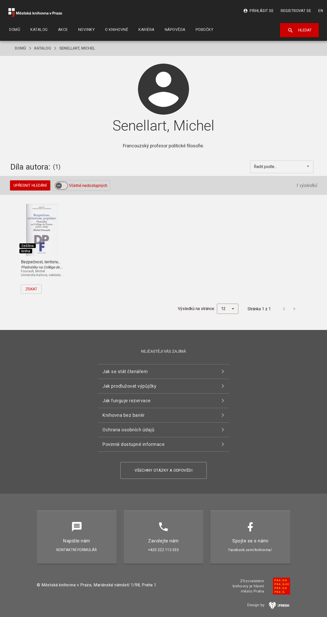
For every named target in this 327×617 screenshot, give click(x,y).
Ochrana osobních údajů (128, 429)
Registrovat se (296, 11)
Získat (31, 289)
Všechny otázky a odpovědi (164, 470)
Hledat (299, 30)
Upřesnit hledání (30, 185)
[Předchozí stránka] (284, 309)
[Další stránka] (294, 309)
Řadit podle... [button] (266, 166)
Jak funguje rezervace (126, 400)
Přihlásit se (258, 10)
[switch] (61, 186)
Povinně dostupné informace (133, 444)
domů (20, 48)
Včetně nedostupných (88, 185)
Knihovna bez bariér (123, 415)
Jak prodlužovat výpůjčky (129, 386)
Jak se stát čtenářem (125, 371)
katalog (42, 48)
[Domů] (35, 12)
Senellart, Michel (77, 48)
